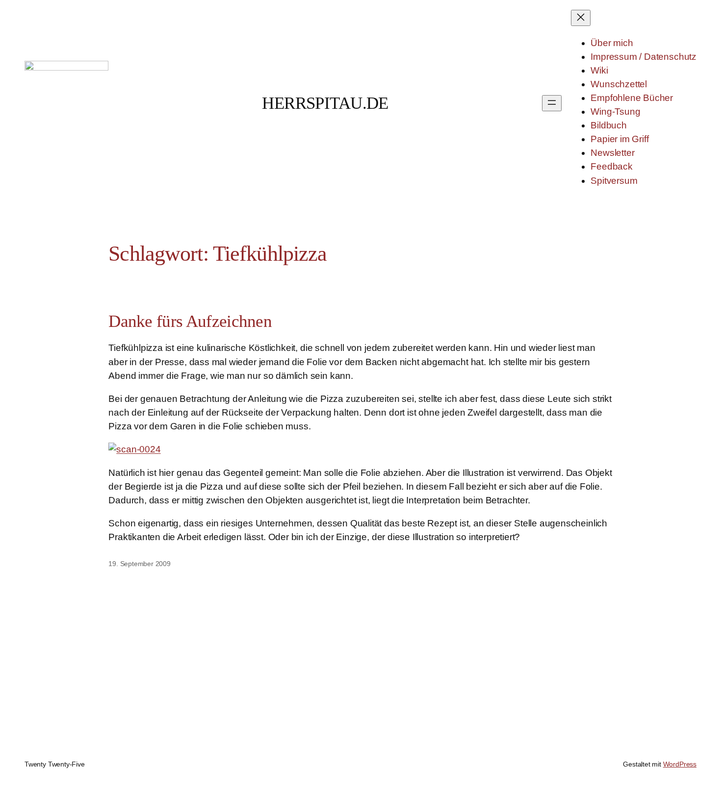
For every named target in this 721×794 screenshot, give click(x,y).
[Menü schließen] (581, 18)
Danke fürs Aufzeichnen (190, 321)
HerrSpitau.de (325, 103)
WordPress (679, 764)
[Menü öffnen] (552, 103)
